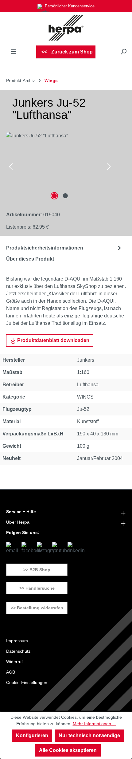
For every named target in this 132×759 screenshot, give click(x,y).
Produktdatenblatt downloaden (52, 340)
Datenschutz (18, 651)
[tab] (64, 248)
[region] (60, 166)
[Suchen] (123, 51)
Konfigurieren (32, 735)
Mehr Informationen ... (94, 723)
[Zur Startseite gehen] (66, 28)
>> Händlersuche (37, 588)
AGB (10, 672)
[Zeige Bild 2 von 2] (65, 195)
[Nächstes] (109, 167)
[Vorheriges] (10, 167)
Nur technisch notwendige (89, 735)
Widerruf (14, 661)
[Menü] (13, 51)
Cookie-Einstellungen (26, 682)
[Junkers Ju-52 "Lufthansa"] (60, 166)
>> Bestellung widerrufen (37, 607)
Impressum (17, 640)
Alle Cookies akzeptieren (68, 750)
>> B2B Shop (36, 569)
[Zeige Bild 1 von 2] (54, 195)
